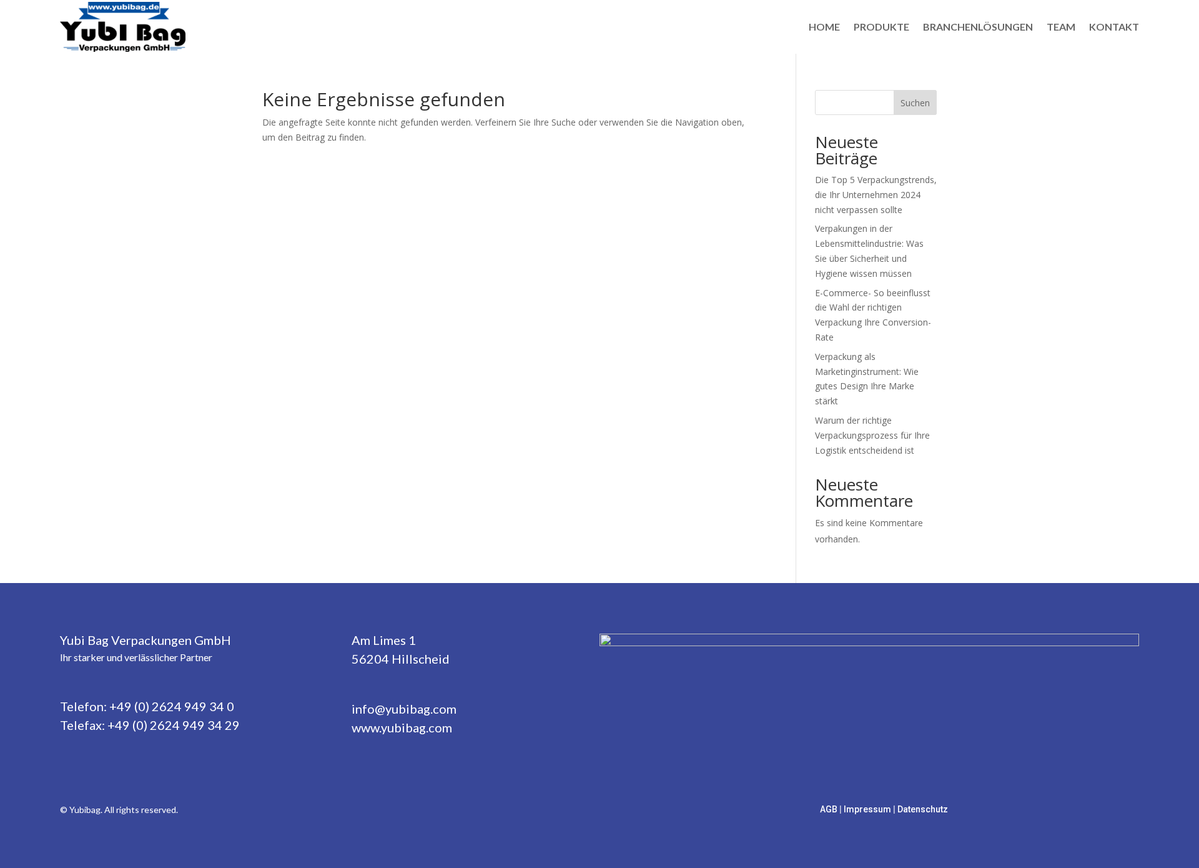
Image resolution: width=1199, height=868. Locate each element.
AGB (829, 809)
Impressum (868, 809)
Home (824, 26)
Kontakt (1114, 26)
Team (1061, 26)
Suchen (915, 103)
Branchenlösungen (978, 26)
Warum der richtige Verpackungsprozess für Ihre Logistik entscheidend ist (872, 435)
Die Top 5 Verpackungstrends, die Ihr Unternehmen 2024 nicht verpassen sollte (876, 195)
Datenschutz (922, 809)
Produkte (881, 26)
